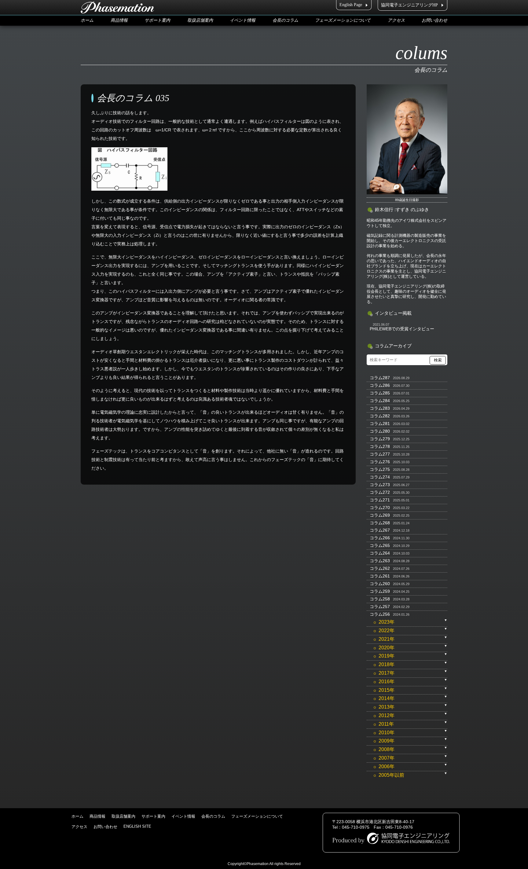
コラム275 (380, 469)
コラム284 (380, 400)
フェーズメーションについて (343, 20)
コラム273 (380, 484)
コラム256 (380, 614)
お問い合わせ (434, 20)
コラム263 (380, 560)
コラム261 (380, 576)
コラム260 (380, 583)
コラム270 (380, 507)
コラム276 (380, 461)
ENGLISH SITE (137, 826)
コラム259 (380, 591)
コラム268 (380, 522)
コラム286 (380, 385)
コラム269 (380, 515)
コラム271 (380, 499)
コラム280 (380, 431)
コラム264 (380, 553)
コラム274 (380, 477)
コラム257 (380, 606)
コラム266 (380, 537)
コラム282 (380, 415)
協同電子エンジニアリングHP (409, 5)
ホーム (87, 20)
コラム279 (380, 438)
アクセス (396, 20)
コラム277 (380, 454)
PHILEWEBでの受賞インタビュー (402, 328)
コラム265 (380, 545)
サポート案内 (157, 20)
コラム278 (380, 446)
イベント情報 (242, 20)
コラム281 (380, 423)
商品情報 (119, 20)
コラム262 (380, 568)
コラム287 (380, 377)
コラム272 (380, 492)
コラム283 (380, 408)
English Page (350, 4)
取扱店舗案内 (200, 20)
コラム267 (380, 530)
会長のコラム (285, 20)
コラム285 (380, 393)
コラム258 (380, 598)
